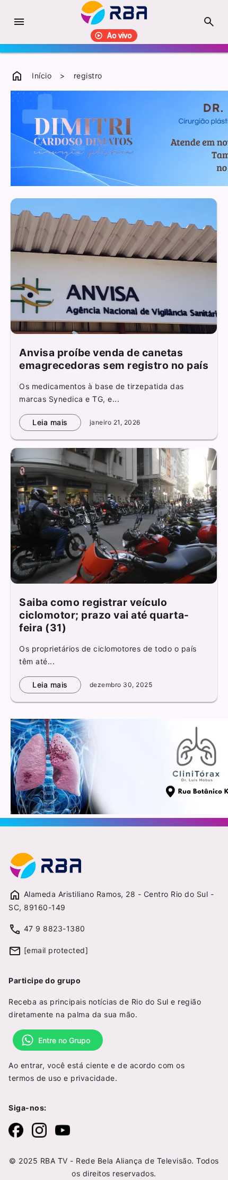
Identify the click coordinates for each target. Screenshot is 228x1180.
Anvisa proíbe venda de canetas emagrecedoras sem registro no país (113, 359)
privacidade (93, 1077)
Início (41, 75)
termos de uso (35, 1077)
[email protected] (56, 950)
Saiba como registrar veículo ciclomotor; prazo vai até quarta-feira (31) (104, 615)
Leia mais (50, 422)
